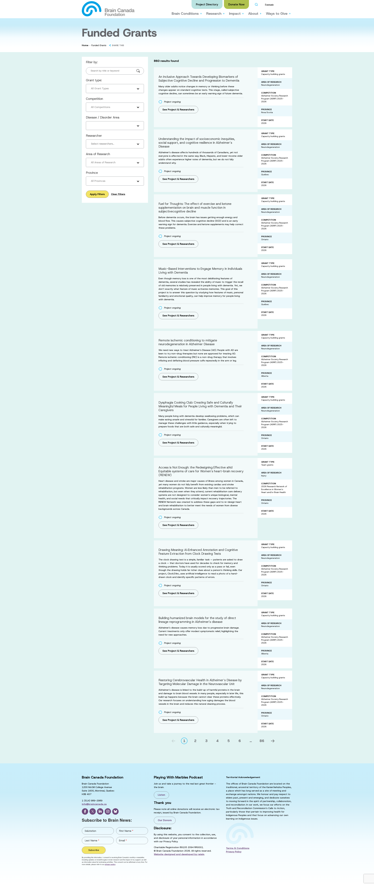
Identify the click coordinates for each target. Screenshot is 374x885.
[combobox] (115, 144)
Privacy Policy (233, 851)
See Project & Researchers (178, 109)
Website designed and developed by (179, 854)
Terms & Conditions (237, 848)
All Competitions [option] (100, 107)
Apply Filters (97, 194)
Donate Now (236, 4)
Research (213, 13)
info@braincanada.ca (94, 804)
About (253, 13)
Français (269, 5)
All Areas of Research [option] (103, 162)
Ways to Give (277, 13)
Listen (161, 794)
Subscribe (93, 850)
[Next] (273, 740)
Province (92, 173)
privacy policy (110, 864)
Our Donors (165, 820)
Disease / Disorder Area (102, 117)
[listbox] (115, 88)
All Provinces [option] (98, 181)
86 (262, 741)
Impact (235, 13)
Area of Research (98, 154)
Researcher (94, 136)
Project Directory (207, 4)
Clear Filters (118, 194)
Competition (94, 99)
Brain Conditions (185, 13)
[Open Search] (256, 4)
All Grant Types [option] (100, 88)
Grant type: (94, 80)
